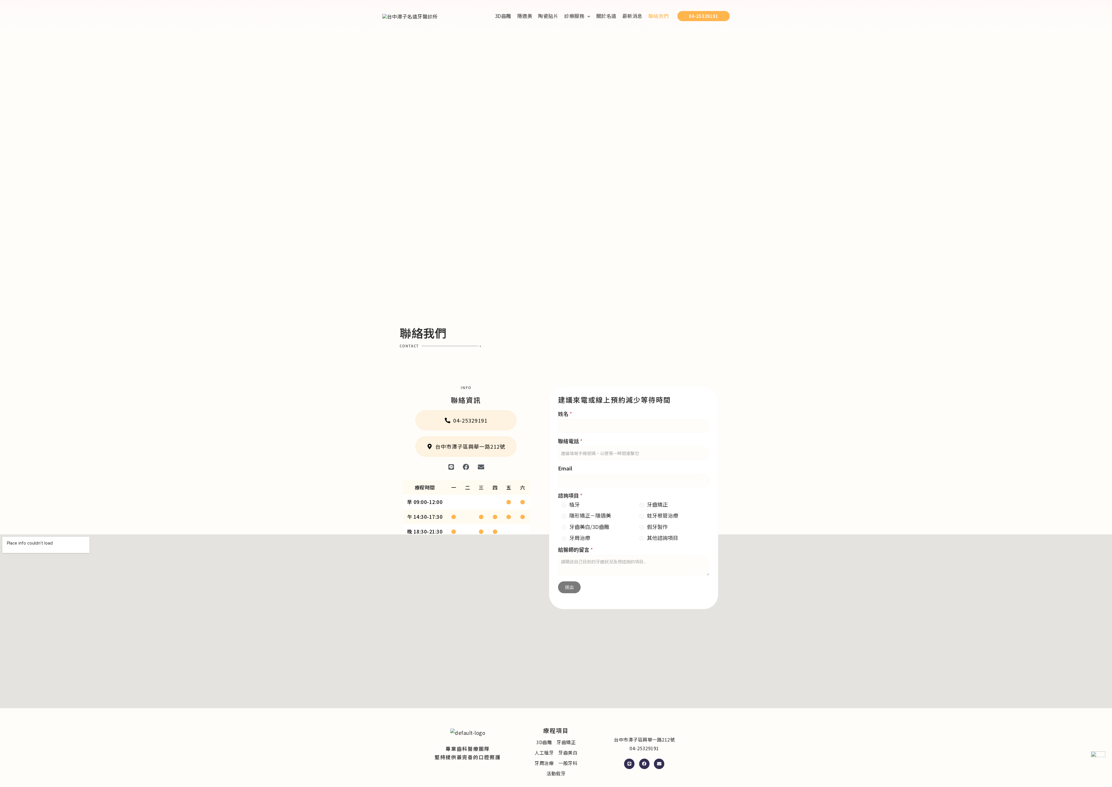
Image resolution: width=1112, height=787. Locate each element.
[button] (577, 16)
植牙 (574, 504)
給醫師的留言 (575, 549)
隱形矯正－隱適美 (590, 515)
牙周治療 (579, 537)
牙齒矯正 (657, 504)
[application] (587, 16)
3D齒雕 (544, 742)
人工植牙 (544, 752)
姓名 (565, 414)
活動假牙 (556, 773)
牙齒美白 (567, 752)
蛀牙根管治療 (662, 515)
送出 (569, 587)
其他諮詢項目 (662, 537)
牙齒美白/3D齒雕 (589, 526)
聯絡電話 (570, 441)
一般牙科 (567, 762)
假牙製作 (657, 526)
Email (565, 468)
